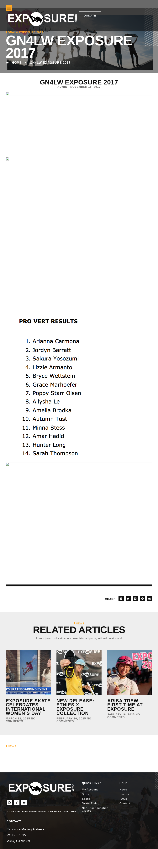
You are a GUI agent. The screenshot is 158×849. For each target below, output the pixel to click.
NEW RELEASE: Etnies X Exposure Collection (75, 707)
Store (85, 794)
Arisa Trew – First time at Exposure (125, 705)
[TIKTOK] (16, 802)
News (123, 789)
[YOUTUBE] (24, 802)
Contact (124, 803)
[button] (9, 8)
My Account (90, 789)
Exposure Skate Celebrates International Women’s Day (28, 707)
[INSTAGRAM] (9, 802)
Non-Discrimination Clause (95, 809)
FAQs (123, 798)
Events (124, 794)
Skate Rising (90, 803)
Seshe (86, 798)
